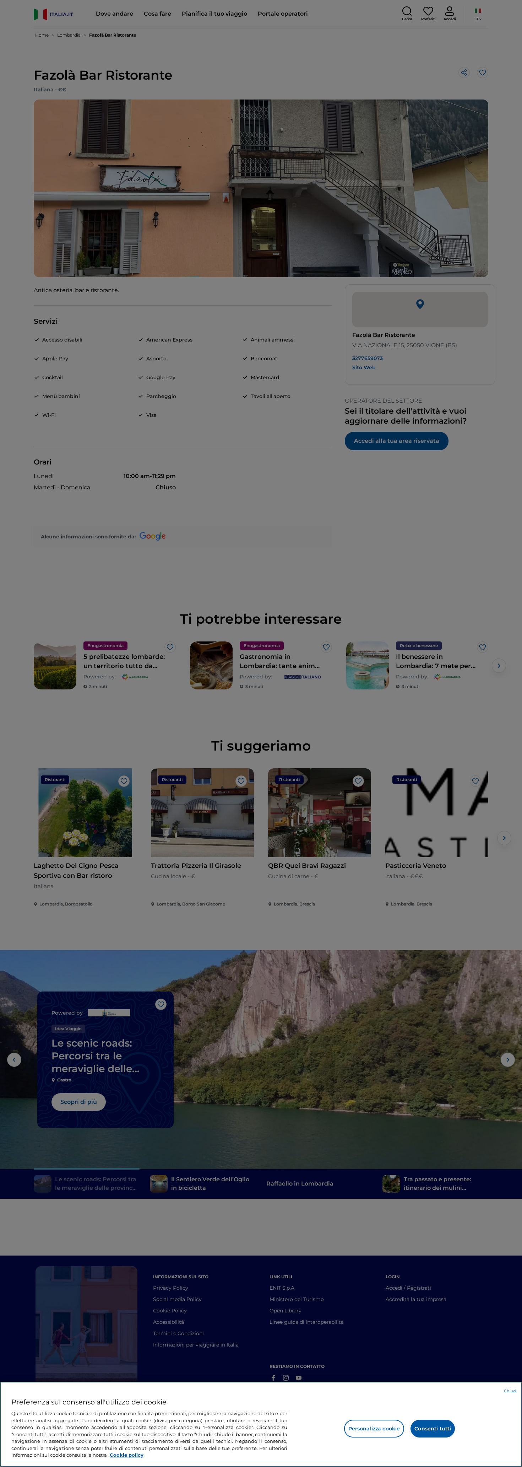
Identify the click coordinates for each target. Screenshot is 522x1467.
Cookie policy (126, 1455)
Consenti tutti (432, 1428)
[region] (261, 1424)
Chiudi (510, 1390)
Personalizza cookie (374, 1428)
